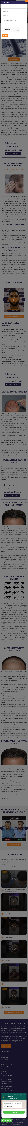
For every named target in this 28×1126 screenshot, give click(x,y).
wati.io (14, 1116)
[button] (14, 1112)
